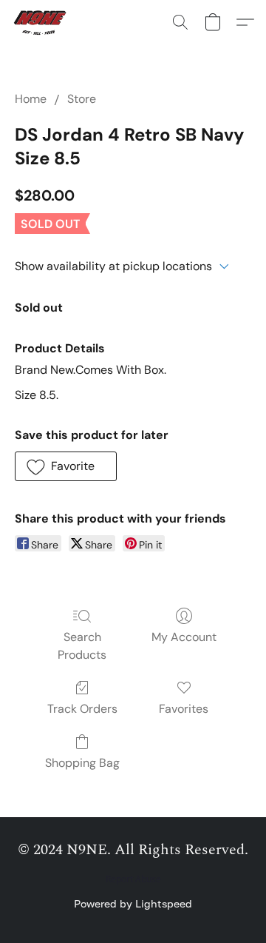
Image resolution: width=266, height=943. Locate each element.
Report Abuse (133, 879)
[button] (43, 22)
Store (81, 99)
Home (31, 99)
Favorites (183, 709)
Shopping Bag (82, 763)
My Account (183, 637)
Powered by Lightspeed (133, 903)
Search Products (82, 645)
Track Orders (82, 709)
